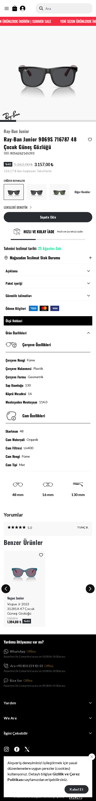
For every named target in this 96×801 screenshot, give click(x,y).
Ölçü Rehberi (14, 320)
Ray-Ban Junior (16, 131)
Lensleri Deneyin (15, 207)
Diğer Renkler (82, 192)
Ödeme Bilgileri (16, 308)
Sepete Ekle (48, 217)
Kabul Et (76, 789)
